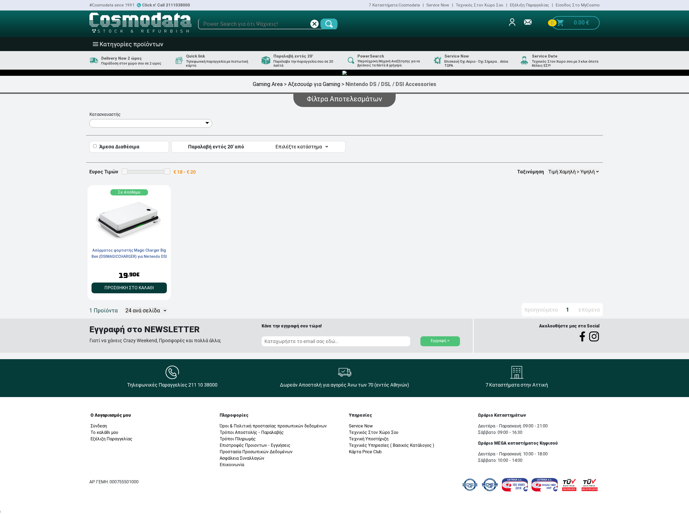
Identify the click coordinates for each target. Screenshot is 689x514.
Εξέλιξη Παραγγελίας (529, 5)
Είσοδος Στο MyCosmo (578, 5)
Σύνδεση (98, 426)
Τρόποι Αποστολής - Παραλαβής (252, 432)
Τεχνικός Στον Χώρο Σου (479, 5)
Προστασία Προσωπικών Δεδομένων (256, 451)
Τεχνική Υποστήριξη (368, 438)
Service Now (437, 5)
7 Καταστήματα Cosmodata (394, 5)
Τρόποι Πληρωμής (238, 438)
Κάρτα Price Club (365, 451)
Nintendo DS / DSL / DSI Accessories (391, 84)
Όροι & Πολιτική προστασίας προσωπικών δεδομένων (273, 426)
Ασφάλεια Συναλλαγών (242, 458)
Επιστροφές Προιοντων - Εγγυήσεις (255, 445)
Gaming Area (268, 84)
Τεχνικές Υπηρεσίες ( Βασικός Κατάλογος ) (391, 445)
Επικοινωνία (232, 464)
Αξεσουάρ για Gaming (314, 84)
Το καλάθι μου (104, 432)
